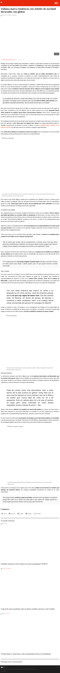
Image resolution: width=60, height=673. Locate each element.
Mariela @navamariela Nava (9, 59)
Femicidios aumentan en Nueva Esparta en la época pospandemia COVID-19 (24, 564)
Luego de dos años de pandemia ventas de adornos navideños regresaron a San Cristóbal (27, 609)
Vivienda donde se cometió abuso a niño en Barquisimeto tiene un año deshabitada (26, 654)
